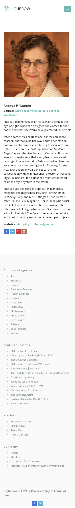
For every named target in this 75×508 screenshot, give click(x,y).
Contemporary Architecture (26, 390)
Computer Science (21, 289)
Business (16, 280)
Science (15, 324)
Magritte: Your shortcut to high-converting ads (37, 465)
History (15, 298)
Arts (13, 276)
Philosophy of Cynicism (24, 351)
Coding (15, 284)
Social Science (19, 328)
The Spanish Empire (22, 394)
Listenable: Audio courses (25, 461)
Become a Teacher (21, 421)
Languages (17, 302)
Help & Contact (19, 434)
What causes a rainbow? (24, 381)
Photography (18, 311)
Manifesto (16, 456)
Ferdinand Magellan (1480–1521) (29, 399)
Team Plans (17, 430)
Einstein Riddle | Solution (25, 368)
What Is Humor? (20, 403)
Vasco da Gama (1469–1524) (27, 385)
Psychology (17, 319)
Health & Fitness (20, 293)
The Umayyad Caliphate (24, 359)
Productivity (18, 315)
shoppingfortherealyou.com (36, 224)
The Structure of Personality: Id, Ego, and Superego (40, 372)
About (14, 452)
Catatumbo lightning (22, 377)
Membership (18, 425)
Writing (15, 332)
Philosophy (17, 306)
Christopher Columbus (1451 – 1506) (32, 355)
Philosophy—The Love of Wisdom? (30, 364)
